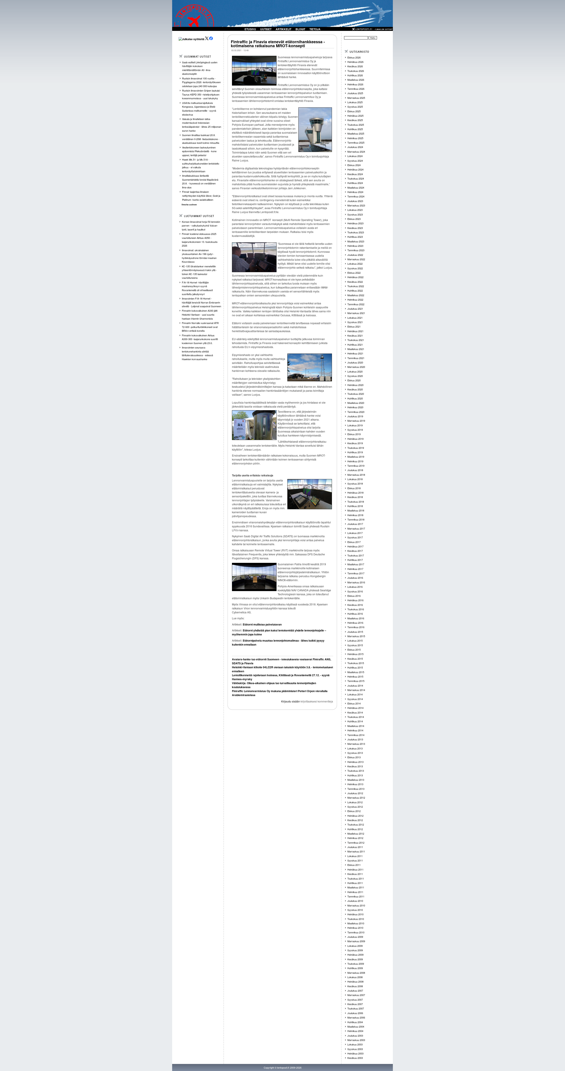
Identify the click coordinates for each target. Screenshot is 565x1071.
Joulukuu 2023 (355, 201)
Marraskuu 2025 (356, 97)
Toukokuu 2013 (355, 770)
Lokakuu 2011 (355, 856)
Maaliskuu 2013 (355, 779)
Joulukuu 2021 (355, 308)
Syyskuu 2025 (355, 106)
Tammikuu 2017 (355, 573)
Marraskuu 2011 (356, 851)
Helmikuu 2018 (355, 515)
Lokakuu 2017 (355, 533)
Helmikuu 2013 (355, 784)
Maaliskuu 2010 (355, 923)
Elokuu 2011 (354, 865)
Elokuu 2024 (354, 165)
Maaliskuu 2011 (355, 887)
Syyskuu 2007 (355, 999)
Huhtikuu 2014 (355, 721)
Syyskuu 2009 (355, 950)
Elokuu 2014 (354, 703)
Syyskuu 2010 (355, 910)
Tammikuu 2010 (355, 932)
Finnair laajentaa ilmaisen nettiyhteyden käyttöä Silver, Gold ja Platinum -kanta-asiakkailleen (201, 195)
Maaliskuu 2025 (355, 133)
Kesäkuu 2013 (355, 766)
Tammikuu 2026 (355, 88)
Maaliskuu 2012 (355, 833)
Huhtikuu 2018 (355, 506)
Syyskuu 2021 (355, 322)
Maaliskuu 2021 (355, 349)
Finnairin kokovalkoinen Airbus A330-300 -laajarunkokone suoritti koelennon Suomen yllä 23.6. (200, 339)
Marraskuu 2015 (356, 636)
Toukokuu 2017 (355, 555)
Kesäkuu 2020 (355, 389)
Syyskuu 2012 (355, 806)
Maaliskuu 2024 (355, 187)
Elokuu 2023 (354, 219)
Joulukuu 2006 (355, 1013)
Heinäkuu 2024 (355, 169)
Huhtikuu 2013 (355, 775)
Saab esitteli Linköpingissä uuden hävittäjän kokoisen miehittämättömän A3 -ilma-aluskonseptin (199, 68)
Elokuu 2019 (354, 434)
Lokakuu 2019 (355, 425)
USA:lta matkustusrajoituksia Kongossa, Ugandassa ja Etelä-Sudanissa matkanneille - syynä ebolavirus (199, 108)
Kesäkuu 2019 (355, 443)
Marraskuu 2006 (356, 1017)
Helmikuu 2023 (355, 245)
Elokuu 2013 (354, 757)
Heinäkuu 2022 (355, 277)
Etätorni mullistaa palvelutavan (262, 624)
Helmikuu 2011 (355, 892)
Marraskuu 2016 (356, 582)
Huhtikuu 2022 (355, 290)
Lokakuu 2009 (355, 945)
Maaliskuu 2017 (355, 564)
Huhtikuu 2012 (355, 829)
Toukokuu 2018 (355, 501)
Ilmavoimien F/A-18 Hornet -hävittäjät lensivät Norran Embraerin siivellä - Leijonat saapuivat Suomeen (201, 302)
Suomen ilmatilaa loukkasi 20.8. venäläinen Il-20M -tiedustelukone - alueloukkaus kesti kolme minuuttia (200, 138)
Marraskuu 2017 (356, 528)
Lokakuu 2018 (355, 479)
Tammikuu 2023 (355, 250)
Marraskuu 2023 (356, 205)
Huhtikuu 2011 (355, 883)
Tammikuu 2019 (355, 465)
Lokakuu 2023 (355, 210)
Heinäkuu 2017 (355, 546)
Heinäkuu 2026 (355, 62)
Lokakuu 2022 (355, 263)
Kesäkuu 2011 (355, 874)
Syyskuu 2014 (355, 699)
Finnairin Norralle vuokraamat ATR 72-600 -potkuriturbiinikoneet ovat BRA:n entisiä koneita (200, 326)
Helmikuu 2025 (355, 138)
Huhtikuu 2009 (355, 968)
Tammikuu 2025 (355, 142)
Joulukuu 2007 (355, 990)
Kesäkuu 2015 (355, 658)
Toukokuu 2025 (355, 124)
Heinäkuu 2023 (355, 223)
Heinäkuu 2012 (355, 815)
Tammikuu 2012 (355, 842)
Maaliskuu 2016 (355, 618)
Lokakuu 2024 (355, 156)
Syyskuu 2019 (355, 429)
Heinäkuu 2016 (355, 600)
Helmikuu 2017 (355, 569)
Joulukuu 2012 (355, 793)
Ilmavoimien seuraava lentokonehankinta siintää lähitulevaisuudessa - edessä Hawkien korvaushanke (197, 353)
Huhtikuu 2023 (355, 236)
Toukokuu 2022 (355, 286)
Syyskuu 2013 (355, 753)
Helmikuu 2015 (355, 676)
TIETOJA (314, 29)
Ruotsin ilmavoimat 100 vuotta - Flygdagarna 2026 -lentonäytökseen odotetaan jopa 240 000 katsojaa (201, 82)
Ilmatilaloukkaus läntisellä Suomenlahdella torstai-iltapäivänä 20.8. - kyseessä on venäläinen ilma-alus (200, 181)
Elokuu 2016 (354, 595)
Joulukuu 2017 (355, 524)
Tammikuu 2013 (355, 788)
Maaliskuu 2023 (355, 241)
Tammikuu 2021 (355, 358)
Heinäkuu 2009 (355, 954)
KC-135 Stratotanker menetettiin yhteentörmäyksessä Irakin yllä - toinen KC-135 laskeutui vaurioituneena (199, 272)
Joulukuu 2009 (355, 936)
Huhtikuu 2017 (355, 560)
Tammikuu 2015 (355, 681)
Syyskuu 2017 (355, 537)
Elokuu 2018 (354, 488)
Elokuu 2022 (354, 272)
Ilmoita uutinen (189, 204)
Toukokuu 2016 (355, 609)
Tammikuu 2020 (355, 412)
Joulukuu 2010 (355, 900)
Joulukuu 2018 (355, 470)
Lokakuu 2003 (355, 1044)
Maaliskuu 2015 (355, 672)
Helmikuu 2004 (355, 1031)
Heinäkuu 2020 (355, 385)
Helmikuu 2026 (355, 84)
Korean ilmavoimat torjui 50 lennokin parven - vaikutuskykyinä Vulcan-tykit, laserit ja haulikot (201, 225)
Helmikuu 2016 (355, 622)
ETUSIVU (250, 29)
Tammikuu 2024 (355, 196)
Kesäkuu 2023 (355, 228)
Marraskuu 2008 (356, 972)
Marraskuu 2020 (356, 367)
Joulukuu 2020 (355, 362)
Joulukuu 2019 (355, 416)
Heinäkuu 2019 (355, 438)
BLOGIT (300, 29)
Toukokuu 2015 (355, 663)
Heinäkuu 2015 (355, 654)
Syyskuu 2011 (355, 860)
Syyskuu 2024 (355, 160)
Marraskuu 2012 (356, 797)
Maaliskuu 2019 (355, 456)
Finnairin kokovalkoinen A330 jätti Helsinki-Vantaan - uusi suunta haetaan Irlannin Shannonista (199, 314)
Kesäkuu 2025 (355, 120)
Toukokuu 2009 (355, 963)
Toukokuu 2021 (355, 340)
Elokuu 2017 (354, 542)
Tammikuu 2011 (355, 896)
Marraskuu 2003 (356, 1040)
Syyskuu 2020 (355, 376)
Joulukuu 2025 (355, 93)
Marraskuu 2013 (356, 743)
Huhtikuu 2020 (355, 398)
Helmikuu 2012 (355, 838)
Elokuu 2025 (354, 111)
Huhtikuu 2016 (355, 613)
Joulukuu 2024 (355, 147)
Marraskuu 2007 (356, 995)
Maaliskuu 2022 (355, 295)
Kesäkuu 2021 (355, 335)
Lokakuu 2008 (355, 977)
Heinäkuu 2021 (355, 331)
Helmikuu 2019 (355, 461)
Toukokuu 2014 (355, 717)
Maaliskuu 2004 (355, 1026)
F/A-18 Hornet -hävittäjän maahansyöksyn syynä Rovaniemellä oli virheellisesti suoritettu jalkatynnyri (197, 288)
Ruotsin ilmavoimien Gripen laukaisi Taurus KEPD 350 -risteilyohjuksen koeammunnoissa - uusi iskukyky (201, 94)
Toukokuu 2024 (355, 178)
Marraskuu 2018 (356, 474)
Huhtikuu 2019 (355, 452)
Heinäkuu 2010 (355, 914)
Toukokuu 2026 (355, 71)
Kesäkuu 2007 (355, 1004)
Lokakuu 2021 (355, 317)
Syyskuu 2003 (355, 1049)
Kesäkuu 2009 (355, 959)
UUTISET (265, 29)
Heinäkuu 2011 (355, 869)
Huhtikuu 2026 (355, 75)
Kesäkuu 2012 (355, 820)
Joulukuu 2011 (355, 847)
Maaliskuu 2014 (355, 726)
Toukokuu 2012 (355, 824)
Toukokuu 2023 (355, 232)
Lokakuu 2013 (355, 748)
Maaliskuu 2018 (355, 510)
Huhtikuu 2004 (355, 1022)
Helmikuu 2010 (355, 927)
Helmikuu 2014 (355, 730)
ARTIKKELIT (283, 29)
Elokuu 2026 (354, 57)
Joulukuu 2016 (355, 577)
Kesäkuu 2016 (355, 605)
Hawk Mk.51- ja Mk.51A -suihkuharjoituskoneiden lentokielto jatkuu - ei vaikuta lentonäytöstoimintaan (200, 165)
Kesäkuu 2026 (355, 66)
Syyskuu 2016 (355, 591)
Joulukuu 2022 (355, 255)
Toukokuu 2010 (355, 919)
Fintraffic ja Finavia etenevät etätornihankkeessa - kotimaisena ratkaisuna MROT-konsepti (278, 44)
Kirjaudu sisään (290, 701)
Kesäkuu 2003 (355, 1058)
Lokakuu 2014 (355, 694)
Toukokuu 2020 (355, 393)
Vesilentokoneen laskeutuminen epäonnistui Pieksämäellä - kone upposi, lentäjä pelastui (199, 151)
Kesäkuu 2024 (355, 174)
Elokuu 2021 (354, 326)
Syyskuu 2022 (355, 268)
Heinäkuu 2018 (355, 492)
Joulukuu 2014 (355, 685)
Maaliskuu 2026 (355, 79)
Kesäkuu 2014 (355, 712)
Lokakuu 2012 (355, 802)
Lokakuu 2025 (355, 102)
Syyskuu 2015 (355, 645)
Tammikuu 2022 (355, 304)
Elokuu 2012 (354, 811)
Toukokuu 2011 (355, 878)
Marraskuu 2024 (356, 151)
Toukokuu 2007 (355, 1008)
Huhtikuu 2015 (355, 667)
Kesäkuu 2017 (355, 550)
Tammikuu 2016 (355, 627)
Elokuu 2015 (354, 649)
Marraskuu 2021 (356, 313)
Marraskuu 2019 (356, 420)
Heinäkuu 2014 (355, 708)
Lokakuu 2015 (355, 640)
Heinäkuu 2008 (355, 981)
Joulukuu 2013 (355, 739)
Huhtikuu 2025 (355, 129)
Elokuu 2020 (354, 380)
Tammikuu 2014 (355, 735)
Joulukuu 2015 (355, 631)
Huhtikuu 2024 (355, 183)
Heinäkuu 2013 (355, 762)
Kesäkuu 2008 (355, 986)
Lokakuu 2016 (355, 586)
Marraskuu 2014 (356, 690)
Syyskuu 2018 (355, 483)
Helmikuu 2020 (355, 407)
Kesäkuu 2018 (355, 497)
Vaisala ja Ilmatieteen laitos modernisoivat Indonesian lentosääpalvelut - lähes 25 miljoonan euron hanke (201, 124)
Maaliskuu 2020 (355, 402)
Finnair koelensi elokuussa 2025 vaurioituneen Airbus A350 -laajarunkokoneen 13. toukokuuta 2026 (199, 239)
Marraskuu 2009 (356, 941)
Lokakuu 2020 (355, 371)
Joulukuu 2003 (355, 1035)
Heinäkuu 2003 (355, 1053)
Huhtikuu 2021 (355, 344)
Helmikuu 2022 (355, 299)
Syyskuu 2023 (355, 214)
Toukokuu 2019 (355, 447)
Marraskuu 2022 (356, 259)
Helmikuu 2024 (355, 192)
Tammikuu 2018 (355, 519)
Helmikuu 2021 (355, 353)
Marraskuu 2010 (356, 905)
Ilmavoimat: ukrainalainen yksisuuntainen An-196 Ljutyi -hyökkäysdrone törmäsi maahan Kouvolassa (199, 256)
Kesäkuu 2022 (355, 281)
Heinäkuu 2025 (355, 115)
